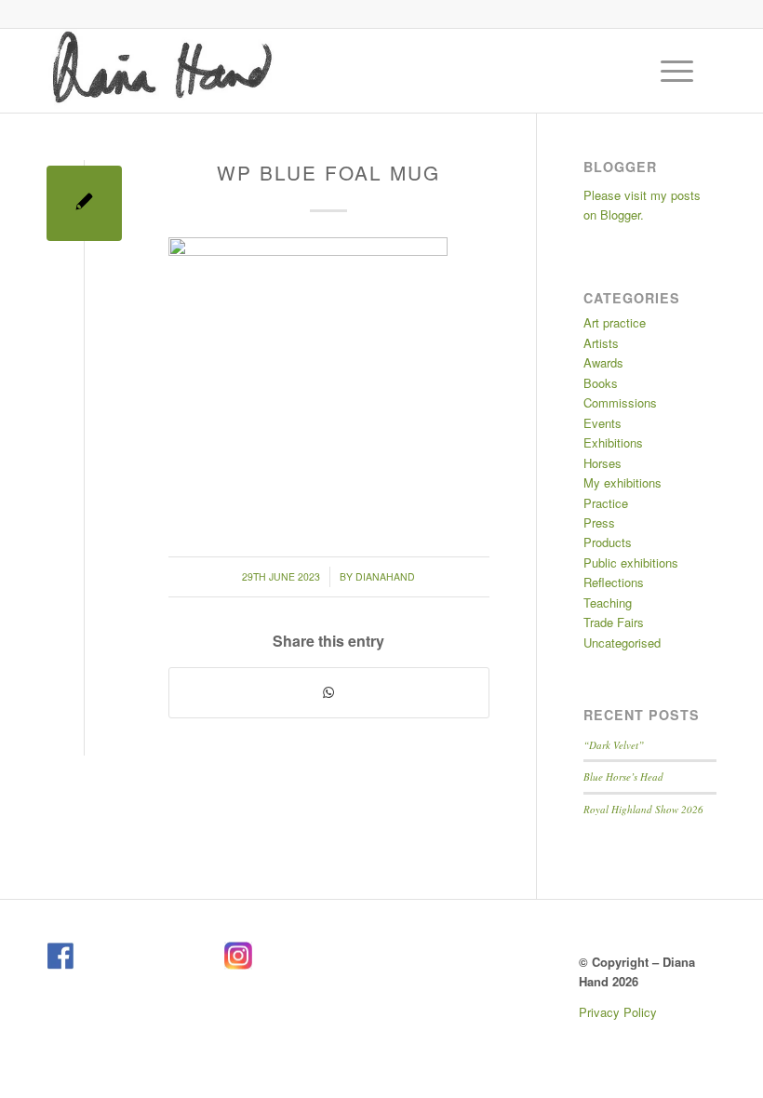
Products (607, 542)
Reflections (613, 582)
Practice (605, 503)
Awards (603, 362)
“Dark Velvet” (613, 745)
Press (599, 522)
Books (600, 383)
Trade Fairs (613, 622)
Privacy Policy (618, 1012)
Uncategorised (622, 642)
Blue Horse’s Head (623, 776)
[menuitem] (679, 71)
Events (602, 423)
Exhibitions (613, 442)
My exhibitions (622, 482)
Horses (602, 463)
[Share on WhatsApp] (329, 692)
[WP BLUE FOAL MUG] (84, 203)
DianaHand (385, 576)
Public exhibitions (630, 562)
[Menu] (667, 71)
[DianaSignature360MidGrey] (161, 71)
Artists (601, 343)
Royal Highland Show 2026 (643, 809)
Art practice (614, 322)
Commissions (620, 402)
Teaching (607, 602)
